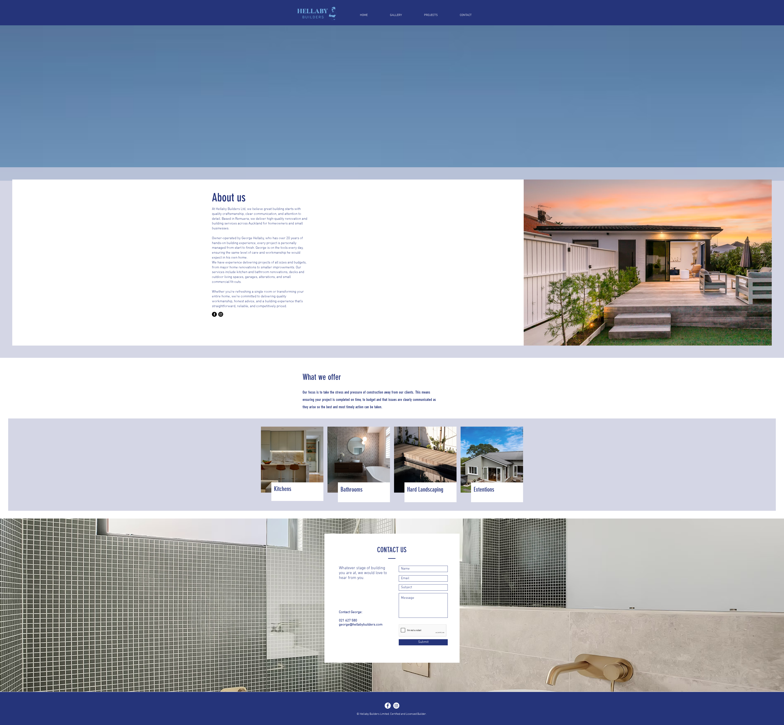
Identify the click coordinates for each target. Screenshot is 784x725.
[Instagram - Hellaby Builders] (396, 706)
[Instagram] (220, 314)
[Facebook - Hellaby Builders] (388, 706)
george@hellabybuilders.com (360, 625)
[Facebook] (214, 314)
